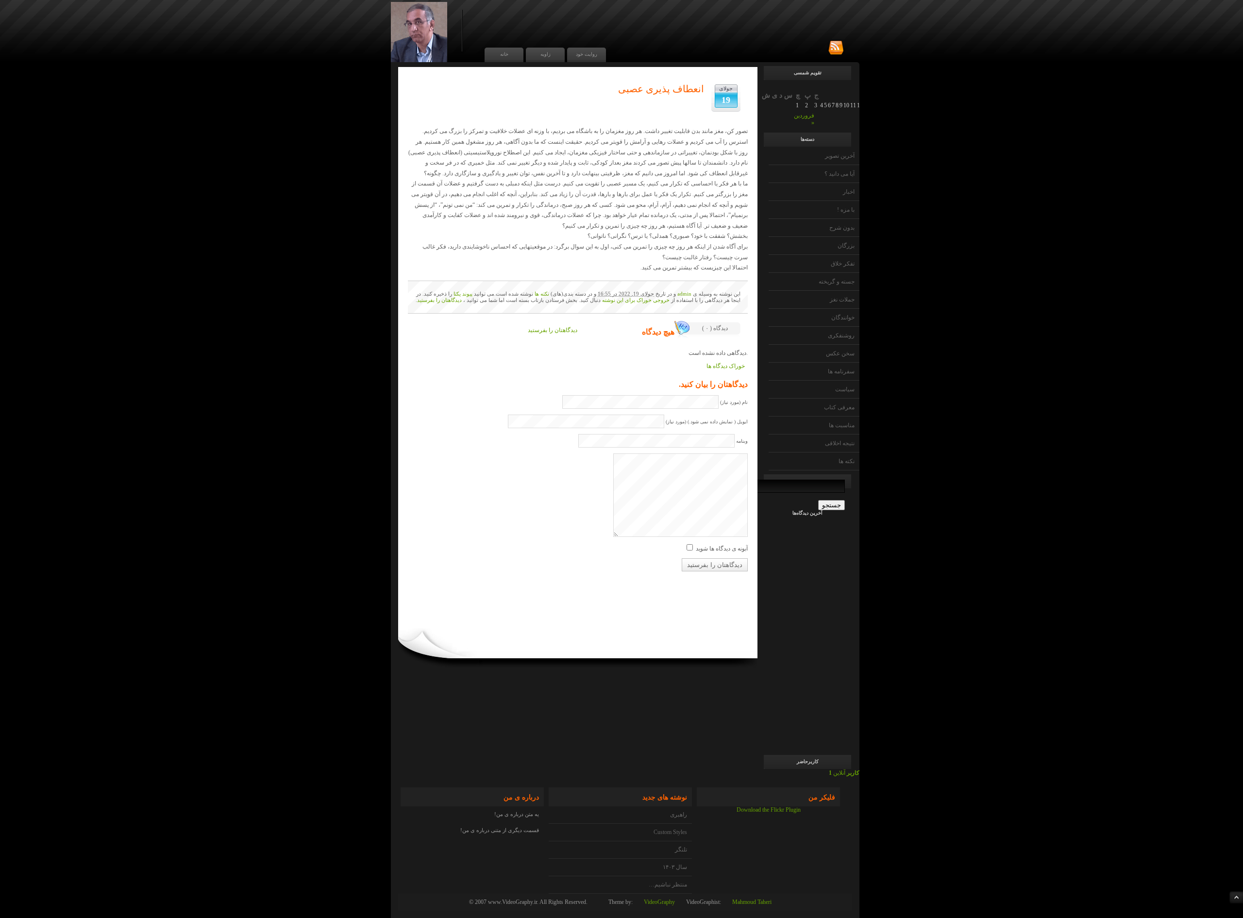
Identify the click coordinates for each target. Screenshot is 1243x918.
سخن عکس (840, 353)
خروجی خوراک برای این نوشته (636, 300)
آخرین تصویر (840, 155)
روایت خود (586, 54)
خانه (504, 54)
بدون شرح (842, 227)
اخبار (849, 191)
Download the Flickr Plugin (769, 809)
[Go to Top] (1236, 897)
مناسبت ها (842, 425)
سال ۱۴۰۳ (675, 867)
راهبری (678, 814)
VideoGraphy (659, 902)
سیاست (845, 389)
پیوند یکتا (463, 294)
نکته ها (847, 461)
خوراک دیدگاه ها (725, 366)
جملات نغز (842, 299)
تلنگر (681, 849)
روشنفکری (841, 335)
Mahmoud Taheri (752, 902)
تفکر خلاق (843, 263)
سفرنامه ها (841, 371)
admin (684, 294)
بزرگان (846, 245)
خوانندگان (843, 317)
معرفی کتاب (839, 407)
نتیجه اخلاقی (840, 443)
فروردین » (804, 119)
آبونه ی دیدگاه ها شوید (722, 548)
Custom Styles (670, 832)
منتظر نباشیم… (668, 884)
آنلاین (844, 772)
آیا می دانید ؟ (839, 173)
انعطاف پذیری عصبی (661, 88)
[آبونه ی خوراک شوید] (836, 48)
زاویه (545, 54)
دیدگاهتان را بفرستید (439, 300)
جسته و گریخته (837, 281)
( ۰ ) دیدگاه (715, 328)
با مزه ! (846, 209)
